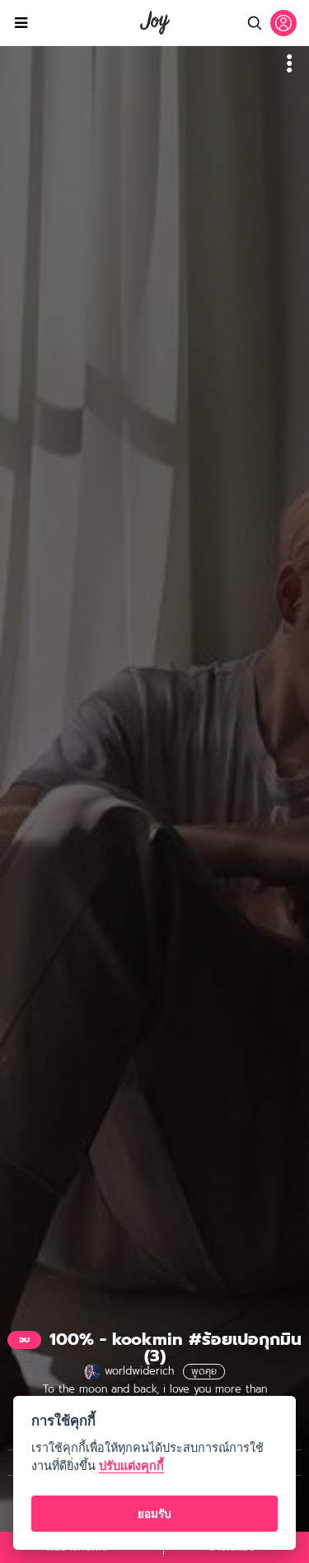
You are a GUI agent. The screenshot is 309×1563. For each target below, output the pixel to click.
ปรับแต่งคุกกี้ (131, 1465)
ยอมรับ (154, 1513)
